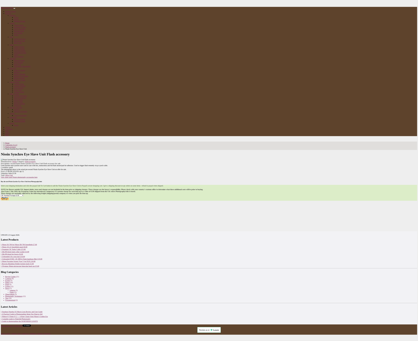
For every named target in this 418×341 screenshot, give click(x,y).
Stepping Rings (19, 60)
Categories (9, 129)
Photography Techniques (13, 296)
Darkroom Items (19, 121)
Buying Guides (10, 277)
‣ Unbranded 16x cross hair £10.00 (13, 257)
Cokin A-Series (19, 49)
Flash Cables (18, 102)
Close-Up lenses (19, 70)
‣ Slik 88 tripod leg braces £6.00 (12, 254)
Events (7, 280)
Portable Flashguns (20, 96)
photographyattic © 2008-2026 (11, 326)
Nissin (14, 161)
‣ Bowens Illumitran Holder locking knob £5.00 (17, 264)
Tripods (16, 110)
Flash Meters (18, 100)
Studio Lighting (19, 104)
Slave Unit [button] (9, 175)
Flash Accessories (20, 98)
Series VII (17, 64)
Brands (7, 127)
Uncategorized (10, 300)
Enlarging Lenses (20, 27)
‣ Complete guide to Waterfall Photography (15, 319)
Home (10, 11)
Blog (7, 135)
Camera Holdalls (19, 86)
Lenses (7, 286)
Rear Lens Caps (19, 41)
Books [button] (12, 123)
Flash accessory (30, 161)
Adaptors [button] (13, 59)
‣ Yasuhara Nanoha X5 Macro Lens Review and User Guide (21, 312)
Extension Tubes (19, 80)
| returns (14, 334)
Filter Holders (18, 57)
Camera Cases (19, 84)
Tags (6, 131)
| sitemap (40, 334)
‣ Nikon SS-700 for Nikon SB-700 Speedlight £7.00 (19, 245)
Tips (6, 298)
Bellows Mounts (19, 74)
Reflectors (17, 106)
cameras (12, 290)
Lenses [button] (12, 23)
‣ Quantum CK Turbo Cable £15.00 (13, 249)
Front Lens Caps (19, 39)
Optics (16, 35)
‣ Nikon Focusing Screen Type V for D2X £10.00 (18, 261)
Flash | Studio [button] (14, 94)
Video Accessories (20, 115)
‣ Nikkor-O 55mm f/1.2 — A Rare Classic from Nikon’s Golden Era (24, 316)
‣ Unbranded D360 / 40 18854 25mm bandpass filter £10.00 (21, 259)
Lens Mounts (18, 62)
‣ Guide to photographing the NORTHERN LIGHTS (19, 321)
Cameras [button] (13, 15)
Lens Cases (18, 90)
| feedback (32, 334)
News (7, 288)
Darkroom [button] (13, 117)
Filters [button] (12, 45)
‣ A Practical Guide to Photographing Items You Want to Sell (21, 314)
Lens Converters (19, 29)
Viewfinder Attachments (22, 66)
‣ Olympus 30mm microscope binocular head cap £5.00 (20, 266)
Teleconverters (19, 31)
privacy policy (6, 334)
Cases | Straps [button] (14, 82)
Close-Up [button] (13, 68)
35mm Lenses (19, 25)
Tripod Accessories (20, 111)
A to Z (7, 133)
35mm (16, 17)
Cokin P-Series (19, 47)
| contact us (25, 334)
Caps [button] (11, 37)
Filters (16, 55)
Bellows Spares (19, 78)
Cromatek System (20, 53)
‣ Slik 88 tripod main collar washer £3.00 (15, 252)
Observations (9, 294)
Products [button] (8, 13)
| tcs (19, 334)
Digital (16, 19)
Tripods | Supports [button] (16, 108)
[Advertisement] (66, 216)
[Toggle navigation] (14, 8)
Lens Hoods (18, 33)
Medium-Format (19, 21)
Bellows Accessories (21, 76)
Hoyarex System (19, 51)
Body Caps (18, 43)
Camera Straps (19, 92)
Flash (7, 284)
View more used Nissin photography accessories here (19, 177)
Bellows (17, 72)
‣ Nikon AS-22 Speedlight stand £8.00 (14, 247)
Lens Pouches (19, 88)
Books (16, 125)
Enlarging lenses (19, 119)
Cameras (8, 279)
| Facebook (47, 334)
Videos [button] (12, 113)
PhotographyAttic (7, 8)
